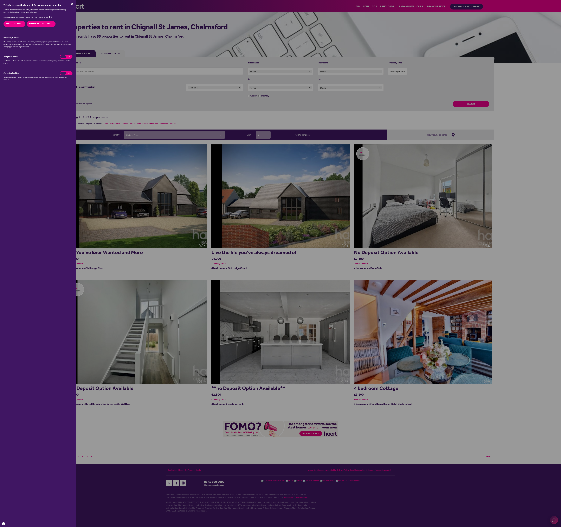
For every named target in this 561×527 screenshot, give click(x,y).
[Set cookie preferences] (6, 521)
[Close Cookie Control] (72, 4)
